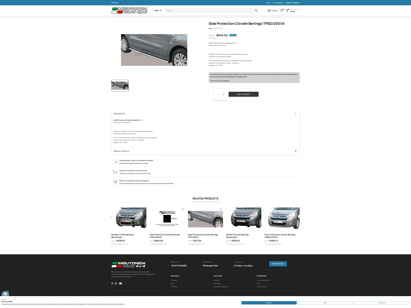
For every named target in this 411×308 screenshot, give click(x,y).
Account (217, 280)
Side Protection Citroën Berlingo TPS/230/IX (203, 235)
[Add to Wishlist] (144, 209)
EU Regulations (278, 3)
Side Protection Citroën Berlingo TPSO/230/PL (165, 235)
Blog (268, 3)
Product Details (121, 151)
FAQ (258, 283)
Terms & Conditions (263, 280)
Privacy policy (261, 287)
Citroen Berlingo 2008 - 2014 (119, 244)
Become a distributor (221, 287)
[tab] (205, 114)
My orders (217, 283)
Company (174, 280)
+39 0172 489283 (179, 265)
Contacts (174, 287)
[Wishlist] (281, 10)
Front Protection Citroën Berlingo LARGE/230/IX (280, 235)
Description (119, 114)
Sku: (210, 28)
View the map (279, 264)
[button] (5, 299)
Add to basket (243, 94)
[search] (256, 10)
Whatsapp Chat (210, 265)
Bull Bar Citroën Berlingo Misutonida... (122, 235)
